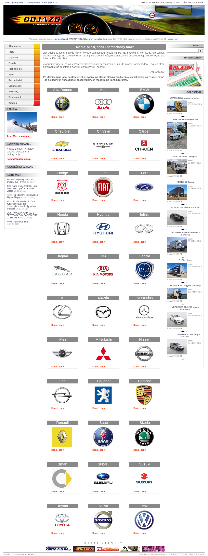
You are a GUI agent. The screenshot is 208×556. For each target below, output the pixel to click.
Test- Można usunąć (18, 136)
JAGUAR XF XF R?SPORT (185, 119)
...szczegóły (173, 39)
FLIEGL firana (185, 260)
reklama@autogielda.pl (19, 159)
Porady (12, 63)
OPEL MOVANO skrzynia (185, 156)
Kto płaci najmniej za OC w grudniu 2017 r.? (20, 180)
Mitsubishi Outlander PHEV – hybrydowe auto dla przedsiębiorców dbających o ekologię (21, 205)
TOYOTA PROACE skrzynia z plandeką (88, 39)
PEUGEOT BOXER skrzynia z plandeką (185, 233)
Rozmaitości (15, 80)
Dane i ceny (57, 117)
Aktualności (15, 46)
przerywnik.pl (19, 2)
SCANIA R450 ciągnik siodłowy (185, 98)
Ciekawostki (15, 86)
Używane (13, 57)
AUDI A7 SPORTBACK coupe (185, 207)
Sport (11, 74)
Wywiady (13, 91)
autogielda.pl (33, 2)
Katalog (13, 103)
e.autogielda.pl (49, 2)
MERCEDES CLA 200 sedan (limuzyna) (185, 308)
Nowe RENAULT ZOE (17, 221)
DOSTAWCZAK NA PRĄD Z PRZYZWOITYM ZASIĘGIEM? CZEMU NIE (22, 215)
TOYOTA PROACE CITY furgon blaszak (185, 335)
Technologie (15, 69)
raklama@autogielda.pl (24, 554)
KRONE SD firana (185, 182)
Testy (11, 52)
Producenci (15, 97)
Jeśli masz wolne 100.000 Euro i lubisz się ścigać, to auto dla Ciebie (22, 188)
